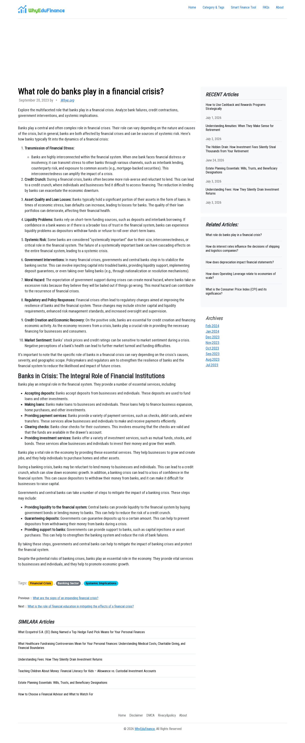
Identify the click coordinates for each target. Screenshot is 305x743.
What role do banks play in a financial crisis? (234, 235)
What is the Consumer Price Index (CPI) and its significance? (236, 291)
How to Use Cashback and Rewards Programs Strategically (236, 107)
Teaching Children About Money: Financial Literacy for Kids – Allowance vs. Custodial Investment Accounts (87, 671)
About (280, 7)
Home (192, 7)
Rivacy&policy (167, 715)
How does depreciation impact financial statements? (240, 262)
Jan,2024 (212, 331)
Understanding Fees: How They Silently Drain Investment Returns (60, 659)
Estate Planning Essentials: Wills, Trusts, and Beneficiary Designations (62, 683)
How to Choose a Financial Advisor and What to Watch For (55, 694)
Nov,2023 (212, 342)
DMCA (150, 715)
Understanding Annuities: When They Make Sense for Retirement (240, 128)
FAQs (266, 7)
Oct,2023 (212, 348)
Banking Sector (68, 583)
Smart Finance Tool (243, 7)
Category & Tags (213, 7)
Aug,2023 (213, 359)
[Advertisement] (152, 53)
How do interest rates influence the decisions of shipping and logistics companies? (242, 248)
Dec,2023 (213, 337)
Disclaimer (136, 715)
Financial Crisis (40, 583)
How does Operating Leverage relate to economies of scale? (241, 276)
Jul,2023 (212, 365)
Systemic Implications (101, 583)
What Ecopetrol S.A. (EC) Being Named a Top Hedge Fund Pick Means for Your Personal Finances (81, 632)
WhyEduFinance (145, 729)
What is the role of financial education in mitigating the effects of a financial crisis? (81, 606)
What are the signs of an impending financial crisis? (65, 598)
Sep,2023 (213, 354)
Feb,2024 (212, 326)
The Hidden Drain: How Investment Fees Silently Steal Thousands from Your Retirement (241, 149)
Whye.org (67, 100)
